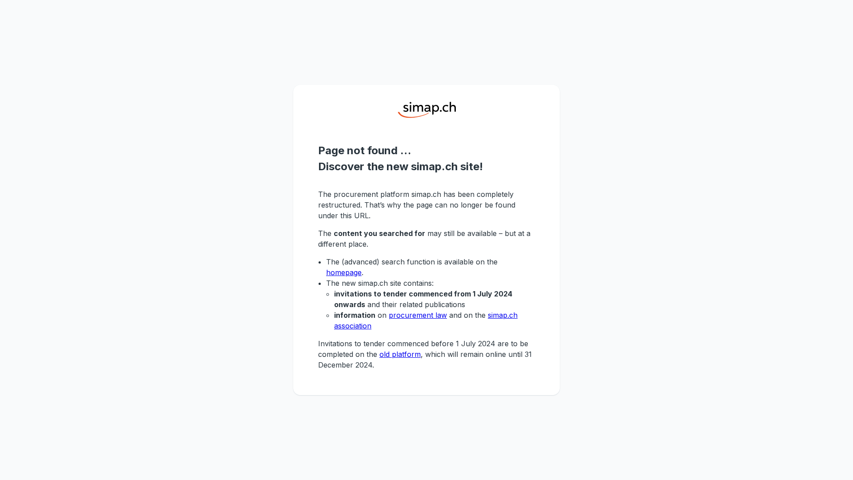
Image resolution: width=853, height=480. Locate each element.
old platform (400, 354)
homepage (344, 272)
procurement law (418, 315)
